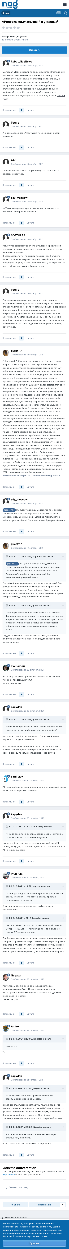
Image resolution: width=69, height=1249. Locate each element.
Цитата (30, 110)
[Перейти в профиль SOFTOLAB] (6, 237)
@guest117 (9, 510)
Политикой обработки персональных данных (26, 1236)
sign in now (9, 1174)
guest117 (16, 350)
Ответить (34, 50)
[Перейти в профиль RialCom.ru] (6, 668)
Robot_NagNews (18, 36)
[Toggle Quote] (7, 556)
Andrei (15, 1026)
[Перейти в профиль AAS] (6, 162)
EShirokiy (17, 776)
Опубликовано (27, 65)
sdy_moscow (19, 197)
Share (16, 1204)
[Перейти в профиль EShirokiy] (6, 778)
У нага (24, 39)
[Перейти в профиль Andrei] (6, 1028)
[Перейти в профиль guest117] (6, 353)
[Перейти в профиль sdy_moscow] (6, 199)
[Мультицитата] (21, 110)
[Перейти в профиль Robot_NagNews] (6, 63)
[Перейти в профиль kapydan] (6, 709)
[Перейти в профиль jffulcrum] (6, 876)
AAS (14, 160)
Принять (34, 1243)
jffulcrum (16, 873)
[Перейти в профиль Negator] (6, 977)
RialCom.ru (18, 666)
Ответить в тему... (19, 1187)
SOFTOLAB (18, 235)
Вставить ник (9, 110)
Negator (16, 975)
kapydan (16, 707)
